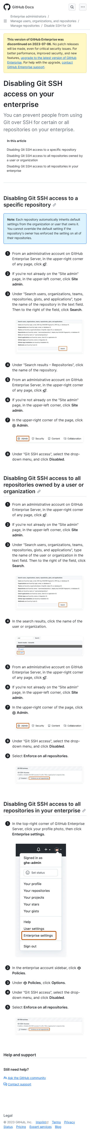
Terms (56, 1122)
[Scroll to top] (80, 1133)
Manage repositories (25, 25)
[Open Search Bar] (72, 7)
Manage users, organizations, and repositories (43, 21)
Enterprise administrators (28, 16)
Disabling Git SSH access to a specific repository (40, 201)
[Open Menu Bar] (83, 7)
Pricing (21, 1127)
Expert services (40, 1127)
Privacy (69, 1122)
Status (8, 1127)
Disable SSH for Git (57, 25)
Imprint (41, 1122)
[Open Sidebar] (5, 21)
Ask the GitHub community (27, 1078)
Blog (58, 1127)
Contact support (19, 1084)
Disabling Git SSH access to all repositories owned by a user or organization (43, 484)
